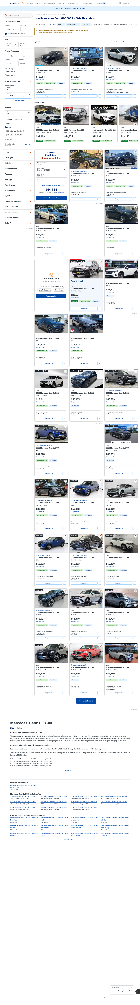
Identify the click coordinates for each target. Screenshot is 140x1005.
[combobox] (18, 15)
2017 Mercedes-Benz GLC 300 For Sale (114, 796)
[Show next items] (134, 24)
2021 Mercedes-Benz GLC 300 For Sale (54, 807)
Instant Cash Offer (73, 3)
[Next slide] (135, 124)
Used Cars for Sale (39, 15)
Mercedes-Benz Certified (80, 68)
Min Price (7, 60)
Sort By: (119, 42)
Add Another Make (18, 101)
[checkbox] (10, 71)
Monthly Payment (41, 162)
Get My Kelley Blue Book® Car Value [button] (51, 185)
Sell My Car (61, 3)
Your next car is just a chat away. (70, 8)
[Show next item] (99, 269)
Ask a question (51, 296)
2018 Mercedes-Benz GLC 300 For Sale (84, 807)
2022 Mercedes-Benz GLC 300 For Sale (54, 802)
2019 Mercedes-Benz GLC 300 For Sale (84, 802)
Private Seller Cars (49, 3)
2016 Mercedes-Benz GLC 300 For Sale (114, 802)
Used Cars (30, 3)
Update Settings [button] (59, 192)
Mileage (9, 111)
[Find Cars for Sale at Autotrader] (17, 3)
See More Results (86, 701)
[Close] (131, 988)
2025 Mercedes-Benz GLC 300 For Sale (23, 802)
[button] (119, 3)
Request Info (49, 96)
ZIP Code (23, 25)
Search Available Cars (51, 198)
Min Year (9, 43)
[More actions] (64, 96)
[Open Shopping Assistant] (137, 991)
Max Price (21, 60)
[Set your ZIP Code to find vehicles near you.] (94, 18)
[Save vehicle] (65, 48)
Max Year (22, 43)
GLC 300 (62, 15)
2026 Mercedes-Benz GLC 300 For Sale (23, 796)
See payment (40, 79)
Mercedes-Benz (52, 15)
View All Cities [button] (68, 839)
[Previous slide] (37, 124)
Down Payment (41, 174)
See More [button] (68, 771)
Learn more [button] (27, 144)
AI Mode (101, 3)
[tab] (12, 728)
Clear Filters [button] (52, 24)
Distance (7, 25)
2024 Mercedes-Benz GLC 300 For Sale (23, 807)
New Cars (38, 3)
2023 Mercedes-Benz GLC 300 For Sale (54, 796)
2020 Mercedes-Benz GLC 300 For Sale (84, 796)
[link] (61, 83)
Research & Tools (87, 3)
